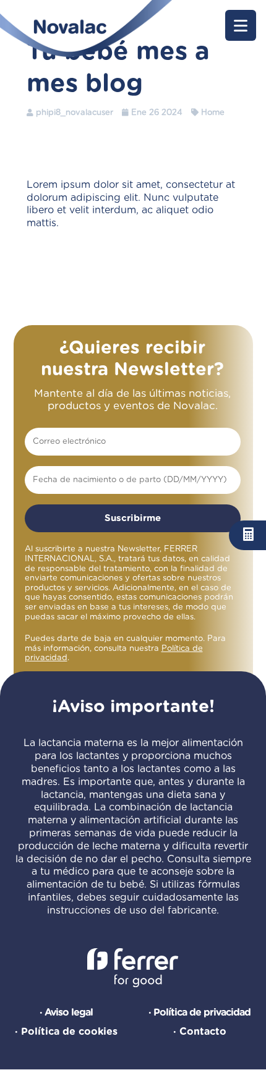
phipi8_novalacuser (74, 113)
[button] (240, 25)
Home (213, 113)
